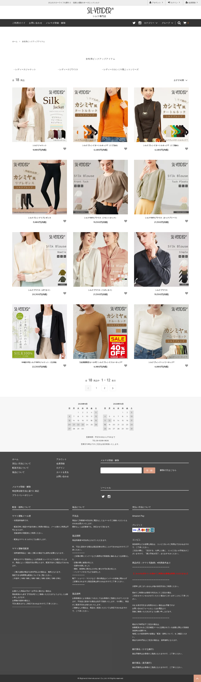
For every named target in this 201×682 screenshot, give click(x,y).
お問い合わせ (35, 23)
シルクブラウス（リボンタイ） (100, 290)
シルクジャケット (40, 145)
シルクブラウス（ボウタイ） (39, 290)
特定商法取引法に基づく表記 (25, 491)
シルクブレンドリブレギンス (39, 218)
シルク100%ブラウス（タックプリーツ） (161, 218)
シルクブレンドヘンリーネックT (161, 362)
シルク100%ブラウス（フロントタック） (100, 218)
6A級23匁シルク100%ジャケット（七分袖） (40, 362)
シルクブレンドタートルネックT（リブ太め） (100, 145)
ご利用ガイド (18, 23)
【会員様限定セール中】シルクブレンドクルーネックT (100, 362)
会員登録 (192, 2)
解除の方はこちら (168, 470)
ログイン (174, 2)
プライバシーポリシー (22, 495)
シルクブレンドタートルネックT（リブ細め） (161, 145)
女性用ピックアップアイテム (33, 41)
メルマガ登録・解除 (56, 23)
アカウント (156, 2)
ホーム (15, 41)
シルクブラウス (161, 290)
